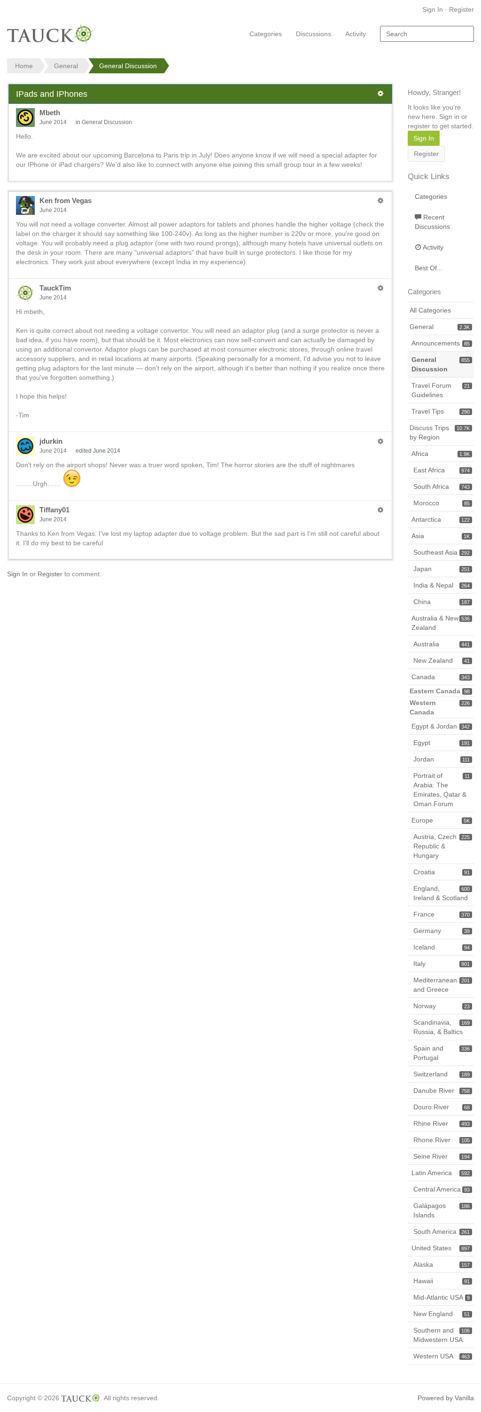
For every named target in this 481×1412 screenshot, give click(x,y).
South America (441, 1231)
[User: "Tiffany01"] (25, 514)
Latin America (440, 1173)
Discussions (313, 34)
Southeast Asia (441, 552)
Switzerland (441, 1074)
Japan (441, 569)
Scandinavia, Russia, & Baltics (441, 1027)
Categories (265, 34)
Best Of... (428, 268)
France (441, 914)
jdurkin (50, 441)
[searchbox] (427, 34)
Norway (441, 1006)
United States (440, 1248)
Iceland (441, 947)
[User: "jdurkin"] (25, 446)
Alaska (441, 1264)
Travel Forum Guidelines (440, 390)
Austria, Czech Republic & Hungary (441, 846)
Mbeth (49, 113)
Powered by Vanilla (446, 1398)
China (441, 601)
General (440, 326)
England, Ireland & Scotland (441, 893)
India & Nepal (441, 585)
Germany (441, 930)
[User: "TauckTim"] (25, 292)
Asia (440, 536)
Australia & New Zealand (440, 622)
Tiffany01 (54, 510)
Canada (440, 677)
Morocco (441, 503)
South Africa (441, 486)
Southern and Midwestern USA (441, 1334)
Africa (440, 453)
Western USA (441, 1356)
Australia (441, 644)
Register (461, 9)
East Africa (441, 470)
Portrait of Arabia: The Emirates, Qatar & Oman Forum (441, 790)
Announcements (440, 343)
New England (441, 1314)
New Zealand (441, 660)
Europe (440, 820)
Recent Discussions (432, 221)
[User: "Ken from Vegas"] (25, 205)
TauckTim (55, 288)
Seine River (441, 1156)
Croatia (441, 872)
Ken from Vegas (65, 200)
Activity (355, 34)
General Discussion (107, 122)
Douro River (441, 1107)
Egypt (441, 742)
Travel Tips (440, 411)
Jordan (441, 759)
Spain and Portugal (441, 1052)
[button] (380, 93)
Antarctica (440, 519)
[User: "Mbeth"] (25, 117)
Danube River (441, 1090)
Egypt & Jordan (440, 726)
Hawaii (441, 1281)
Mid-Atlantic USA (441, 1297)
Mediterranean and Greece (441, 984)
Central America (441, 1189)
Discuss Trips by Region (440, 432)
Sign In (432, 9)
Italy (441, 963)
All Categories (430, 310)
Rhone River (441, 1140)
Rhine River (441, 1123)
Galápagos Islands (441, 1210)
